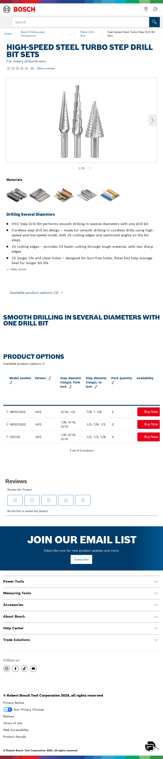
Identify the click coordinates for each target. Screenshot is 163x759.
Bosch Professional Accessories (33, 33)
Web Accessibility (15, 730)
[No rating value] (18, 68)
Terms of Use (12, 723)
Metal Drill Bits (87, 33)
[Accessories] (156, 605)
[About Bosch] (156, 617)
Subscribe (81, 559)
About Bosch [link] (14, 616)
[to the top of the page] (156, 734)
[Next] (90, 168)
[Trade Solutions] (156, 640)
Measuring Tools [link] (17, 593)
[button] (6, 668)
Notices (8, 716)
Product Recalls (14, 737)
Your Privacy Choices (28, 709)
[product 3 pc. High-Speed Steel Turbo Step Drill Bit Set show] (7, 436)
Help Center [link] (13, 628)
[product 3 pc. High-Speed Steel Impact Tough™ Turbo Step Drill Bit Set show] (7, 424)
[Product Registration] (155, 9)
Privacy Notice (13, 703)
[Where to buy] (146, 9)
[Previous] (73, 168)
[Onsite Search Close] (145, 21)
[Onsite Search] (154, 22)
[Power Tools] (156, 581)
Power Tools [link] (13, 581)
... (69, 33)
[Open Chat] (150, 746)
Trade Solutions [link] (16, 640)
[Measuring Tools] (156, 593)
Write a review (46, 68)
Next (152, 120)
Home (7, 33)
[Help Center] (156, 628)
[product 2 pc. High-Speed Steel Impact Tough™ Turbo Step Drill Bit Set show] (7, 411)
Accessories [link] (13, 605)
